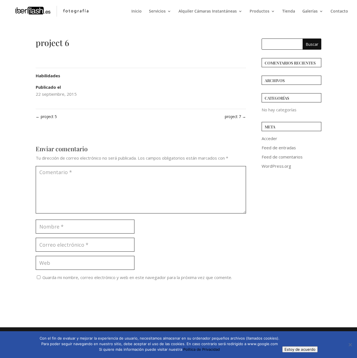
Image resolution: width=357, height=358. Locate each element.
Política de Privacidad (201, 349)
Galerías (310, 11)
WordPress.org (276, 166)
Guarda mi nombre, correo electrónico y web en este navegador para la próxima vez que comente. (137, 277)
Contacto (339, 11)
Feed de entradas (279, 147)
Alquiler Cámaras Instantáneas (207, 11)
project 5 (46, 116)
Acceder (269, 138)
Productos (259, 11)
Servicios (157, 11)
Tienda (288, 11)
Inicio (136, 11)
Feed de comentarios (282, 157)
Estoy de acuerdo (299, 349)
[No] (350, 344)
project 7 (235, 116)
